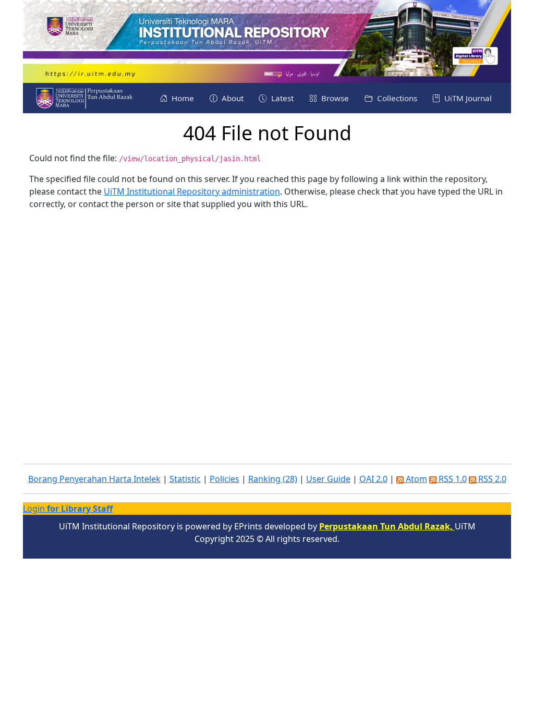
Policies (224, 479)
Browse (334, 98)
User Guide (328, 479)
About (232, 98)
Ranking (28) (272, 479)
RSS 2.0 (491, 479)
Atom (415, 479)
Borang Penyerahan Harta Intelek (94, 479)
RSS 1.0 (451, 479)
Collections (396, 98)
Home (181, 98)
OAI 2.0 (373, 479)
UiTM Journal (467, 98)
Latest (281, 98)
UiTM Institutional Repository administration (192, 191)
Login (68, 508)
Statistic (185, 479)
